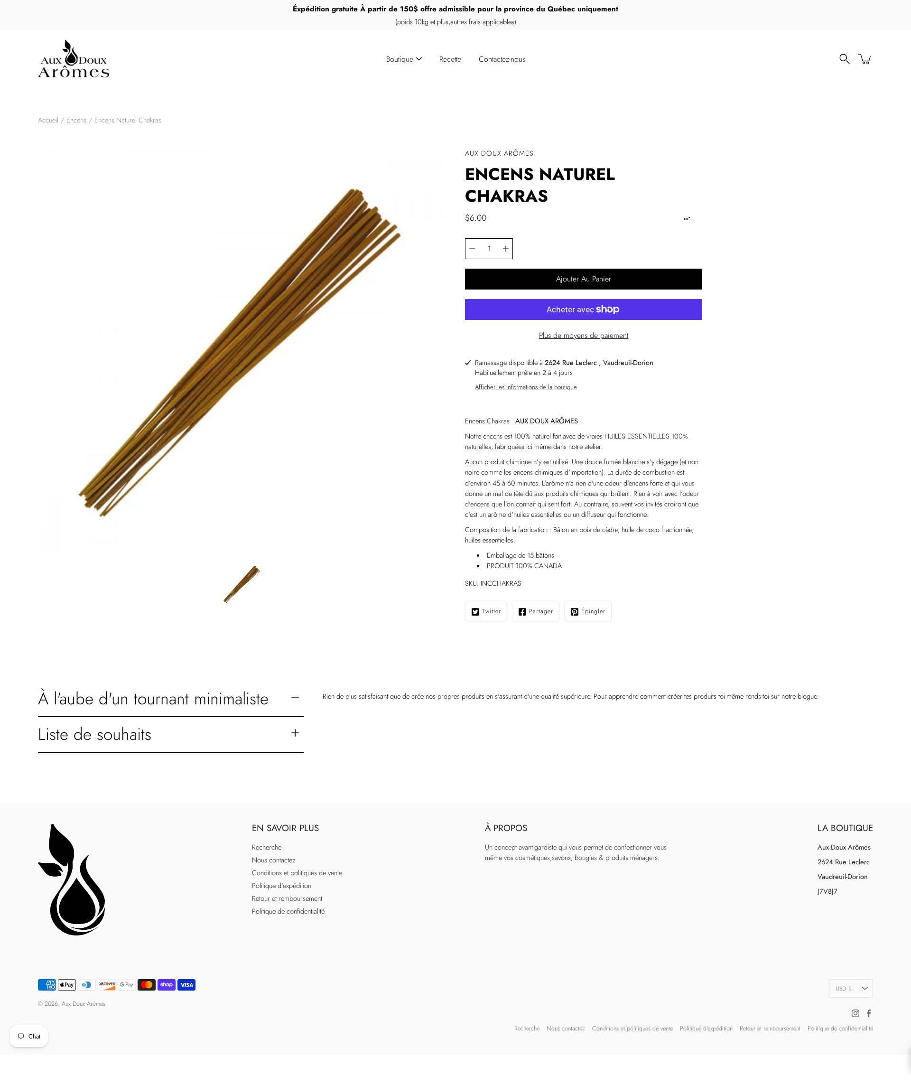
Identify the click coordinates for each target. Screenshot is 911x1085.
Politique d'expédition (281, 885)
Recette (450, 59)
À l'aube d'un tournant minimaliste (153, 698)
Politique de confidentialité (288, 911)
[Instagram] (855, 1013)
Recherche (266, 847)
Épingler (593, 611)
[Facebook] (869, 1013)
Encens (76, 120)
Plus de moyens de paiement (584, 335)
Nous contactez (274, 860)
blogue (807, 696)
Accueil (48, 120)
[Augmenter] (506, 248)
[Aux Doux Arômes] (73, 59)
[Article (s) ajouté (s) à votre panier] (865, 58)
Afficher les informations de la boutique (526, 387)
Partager (541, 611)
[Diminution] (472, 248)
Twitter (491, 611)
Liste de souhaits (94, 734)
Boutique (399, 59)
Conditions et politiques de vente (297, 873)
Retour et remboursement (287, 898)
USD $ (844, 988)
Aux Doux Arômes (83, 1004)
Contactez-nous (502, 59)
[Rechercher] (844, 58)
